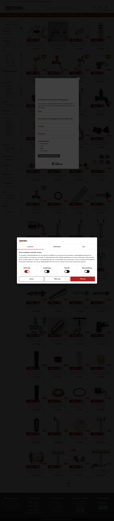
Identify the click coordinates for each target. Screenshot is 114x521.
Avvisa (31, 279)
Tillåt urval (57, 279)
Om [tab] (84, 246)
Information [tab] (57, 246)
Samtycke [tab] (30, 246)
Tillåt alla (82, 279)
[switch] (47, 271)
